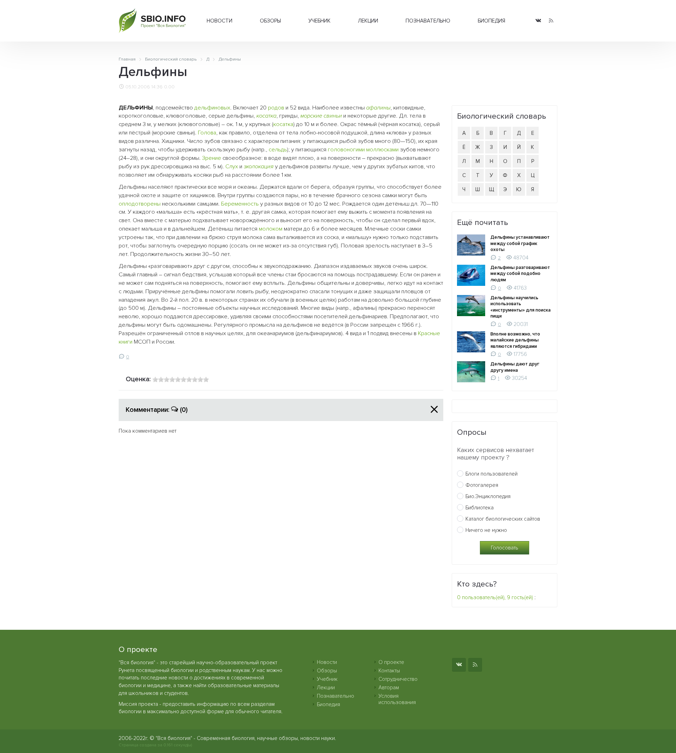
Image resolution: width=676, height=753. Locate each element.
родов (276, 107)
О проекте (391, 662)
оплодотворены (140, 203)
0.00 (169, 87)
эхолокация (259, 166)
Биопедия (491, 21)
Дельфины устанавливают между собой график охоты (520, 243)
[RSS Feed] (551, 21)
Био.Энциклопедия (488, 496)
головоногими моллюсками (363, 149)
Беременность (240, 203)
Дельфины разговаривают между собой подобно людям (520, 274)
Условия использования (397, 699)
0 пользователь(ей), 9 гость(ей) (495, 597)
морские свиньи (321, 115)
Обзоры (270, 21)
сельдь (278, 149)
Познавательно (428, 21)
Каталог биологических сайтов (502, 519)
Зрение (211, 158)
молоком (270, 228)
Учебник (319, 21)
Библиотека (479, 507)
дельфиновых (212, 107)
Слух (231, 166)
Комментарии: (157, 410)
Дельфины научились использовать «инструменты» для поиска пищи (520, 307)
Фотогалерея (481, 485)
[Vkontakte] (538, 21)
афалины (378, 107)
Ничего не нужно (486, 530)
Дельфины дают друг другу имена (514, 367)
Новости (219, 21)
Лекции (368, 21)
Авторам (388, 687)
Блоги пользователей (491, 474)
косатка (266, 115)
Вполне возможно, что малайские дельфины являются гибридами (515, 340)
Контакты (389, 670)
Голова (207, 132)
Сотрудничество (398, 679)
